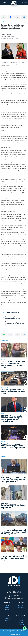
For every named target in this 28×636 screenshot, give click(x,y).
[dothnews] (16, 634)
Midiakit (21, 620)
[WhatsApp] (20, 592)
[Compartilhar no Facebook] (11, 17)
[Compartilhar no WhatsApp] (4, 17)
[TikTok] (18, 592)
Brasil (7, 605)
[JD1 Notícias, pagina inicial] (14, 2)
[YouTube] (15, 592)
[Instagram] (10, 592)
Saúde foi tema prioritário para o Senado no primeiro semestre (13, 317)
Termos (21, 618)
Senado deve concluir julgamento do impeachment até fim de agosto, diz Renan (14, 323)
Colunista (20, 605)
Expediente (21, 624)
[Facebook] (8, 592)
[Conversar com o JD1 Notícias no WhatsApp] (25, 628)
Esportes (7, 607)
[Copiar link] (24, 17)
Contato (21, 622)
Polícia (7, 609)
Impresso (21, 607)
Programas (7, 618)
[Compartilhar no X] (17, 17)
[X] (13, 592)
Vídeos (7, 620)
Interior (7, 612)
